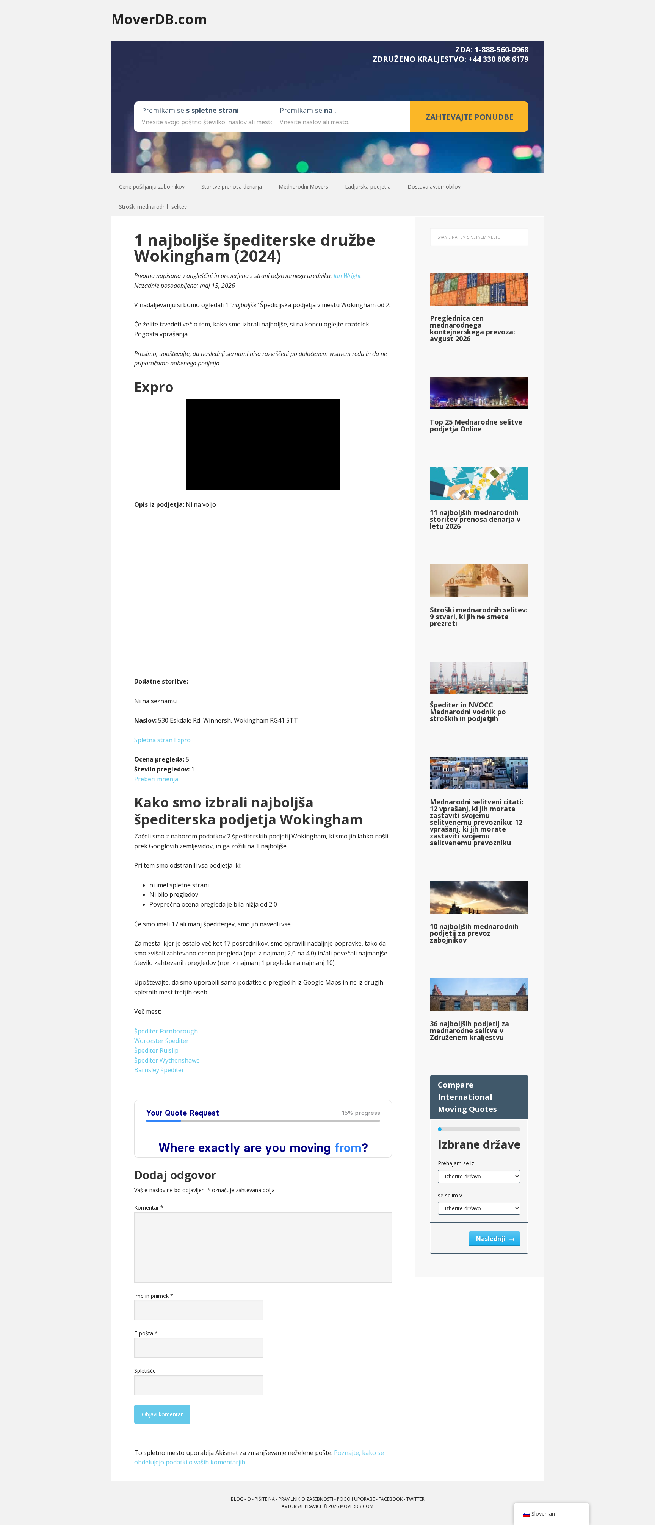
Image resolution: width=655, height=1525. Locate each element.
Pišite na (265, 1499)
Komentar (148, 1207)
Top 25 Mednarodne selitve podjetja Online (476, 425)
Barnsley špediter (159, 1070)
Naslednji (491, 1239)
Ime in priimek (153, 1295)
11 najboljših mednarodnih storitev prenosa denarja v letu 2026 (475, 519)
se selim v (450, 1195)
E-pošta (146, 1333)
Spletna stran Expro (162, 740)
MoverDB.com (159, 19)
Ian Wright (347, 276)
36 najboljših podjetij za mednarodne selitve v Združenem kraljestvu (469, 1030)
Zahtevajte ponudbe (469, 117)
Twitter (415, 1499)
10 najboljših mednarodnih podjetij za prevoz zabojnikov (474, 933)
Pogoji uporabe (356, 1499)
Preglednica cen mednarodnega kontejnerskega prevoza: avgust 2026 (472, 328)
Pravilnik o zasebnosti (306, 1499)
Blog (237, 1499)
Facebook (391, 1499)
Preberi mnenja (156, 779)
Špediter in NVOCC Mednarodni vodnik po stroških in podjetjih (468, 711)
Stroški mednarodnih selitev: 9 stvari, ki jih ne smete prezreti (479, 616)
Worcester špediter (161, 1040)
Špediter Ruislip (156, 1050)
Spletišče (145, 1370)
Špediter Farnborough (166, 1031)
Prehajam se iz (456, 1163)
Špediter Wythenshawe (167, 1060)
